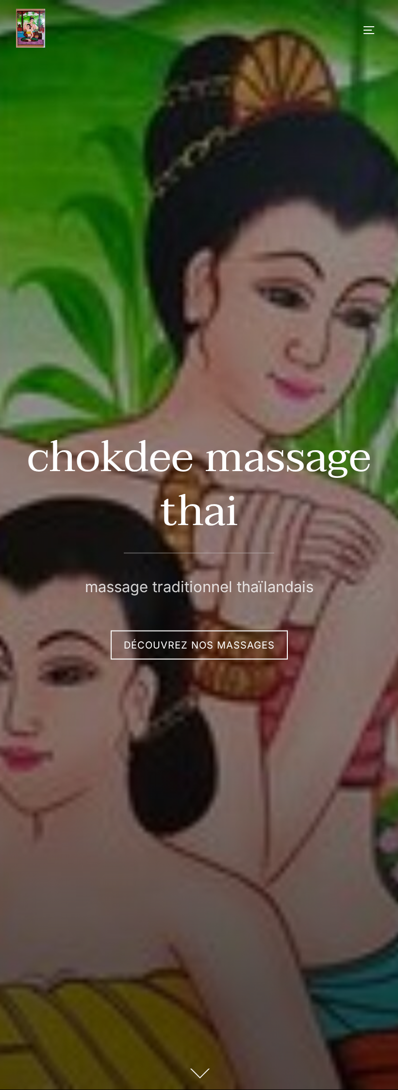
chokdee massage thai (199, 484)
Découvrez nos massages (199, 644)
